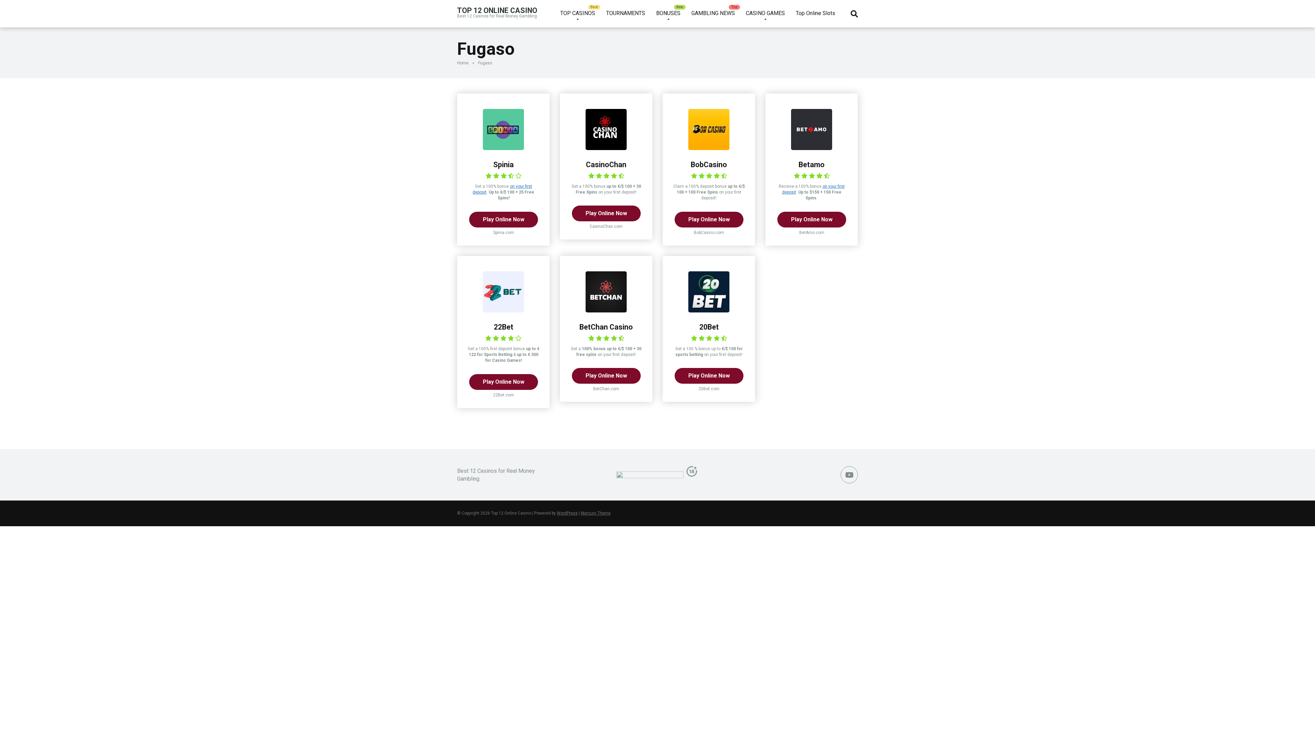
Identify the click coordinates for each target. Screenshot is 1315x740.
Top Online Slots (815, 13)
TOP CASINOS (577, 13)
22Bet (503, 327)
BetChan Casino (606, 327)
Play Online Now (503, 219)
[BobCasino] (708, 148)
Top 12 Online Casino (497, 10)
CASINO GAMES (765, 13)
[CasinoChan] (606, 148)
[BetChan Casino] (606, 310)
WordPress (567, 513)
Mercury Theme (596, 513)
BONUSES (668, 13)
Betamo (812, 164)
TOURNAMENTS (625, 13)
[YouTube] (849, 474)
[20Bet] (708, 310)
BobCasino (709, 164)
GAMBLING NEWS (713, 13)
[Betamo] (811, 148)
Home (462, 63)
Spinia (503, 164)
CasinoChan (606, 164)
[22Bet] (503, 310)
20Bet (709, 327)
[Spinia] (503, 148)
